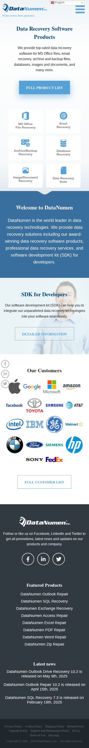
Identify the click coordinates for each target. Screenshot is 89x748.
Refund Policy (75, 726)
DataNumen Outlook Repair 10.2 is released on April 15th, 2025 (44, 686)
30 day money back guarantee (18, 15)
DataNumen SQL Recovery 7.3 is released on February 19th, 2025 (44, 699)
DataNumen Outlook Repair (44, 594)
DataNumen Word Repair (44, 637)
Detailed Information (44, 333)
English (59, 2)
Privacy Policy (13, 726)
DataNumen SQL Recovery (44, 601)
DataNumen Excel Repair (44, 623)
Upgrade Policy (18, 731)
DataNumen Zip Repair (44, 644)
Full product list (44, 87)
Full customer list (44, 481)
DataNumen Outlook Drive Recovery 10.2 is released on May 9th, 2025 (44, 673)
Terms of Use (38, 735)
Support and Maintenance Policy (50, 731)
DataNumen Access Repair (44, 615)
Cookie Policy (33, 726)
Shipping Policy (54, 726)
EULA (76, 731)
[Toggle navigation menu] (80, 9)
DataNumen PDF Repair (44, 630)
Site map (53, 735)
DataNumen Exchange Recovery (44, 608)
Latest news (44, 664)
